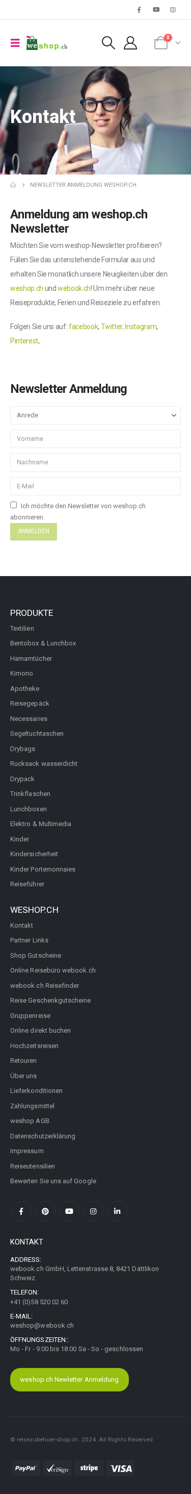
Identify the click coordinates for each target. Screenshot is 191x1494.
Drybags (22, 749)
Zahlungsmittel (32, 1106)
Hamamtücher (31, 658)
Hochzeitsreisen (34, 1046)
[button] (18, 43)
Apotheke (25, 688)
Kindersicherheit (34, 854)
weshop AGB (29, 1121)
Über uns (23, 1076)
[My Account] (130, 42)
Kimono (21, 673)
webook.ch (74, 288)
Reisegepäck (29, 703)
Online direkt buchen (40, 1030)
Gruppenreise (30, 1015)
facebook (83, 326)
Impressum (27, 1151)
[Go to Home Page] (13, 185)
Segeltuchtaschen (37, 733)
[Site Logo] (46, 43)
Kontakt (21, 925)
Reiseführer (27, 884)
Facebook (21, 1211)
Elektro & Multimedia (40, 824)
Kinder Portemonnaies (42, 869)
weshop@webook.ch (42, 1325)
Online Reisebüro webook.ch (53, 970)
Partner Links (29, 940)
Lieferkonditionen (36, 1090)
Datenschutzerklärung (42, 1136)
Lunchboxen (28, 809)
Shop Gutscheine (35, 955)
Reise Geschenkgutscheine (50, 1000)
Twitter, (112, 326)
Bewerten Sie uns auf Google (53, 1181)
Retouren (23, 1060)
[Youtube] (156, 10)
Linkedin (117, 1211)
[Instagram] (173, 10)
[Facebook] (139, 10)
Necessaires (28, 719)
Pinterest (24, 341)
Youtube (69, 1211)
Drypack (22, 779)
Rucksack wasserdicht (43, 763)
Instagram (140, 326)
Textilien (22, 628)
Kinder (19, 839)
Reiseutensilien (32, 1166)
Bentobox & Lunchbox (43, 643)
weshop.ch (26, 288)
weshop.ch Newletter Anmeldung (69, 1379)
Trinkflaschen (30, 794)
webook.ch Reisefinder (44, 985)
